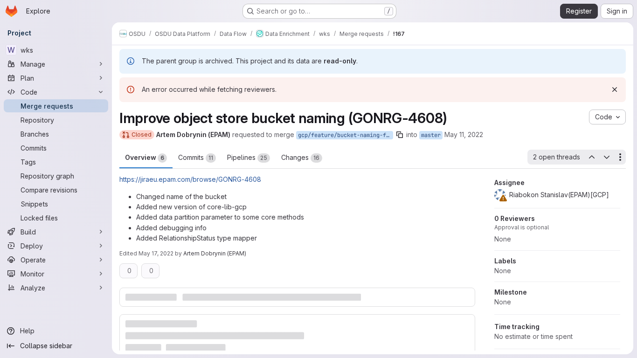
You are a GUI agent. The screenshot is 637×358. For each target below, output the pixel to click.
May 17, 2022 (155, 253)
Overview (144, 157)
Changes (300, 157)
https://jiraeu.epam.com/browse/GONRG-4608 (190, 179)
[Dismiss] (614, 89)
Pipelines (247, 157)
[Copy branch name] (399, 134)
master (431, 135)
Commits (195, 157)
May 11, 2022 (463, 134)
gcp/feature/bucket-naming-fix (345, 135)
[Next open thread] (606, 157)
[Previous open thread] (591, 157)
